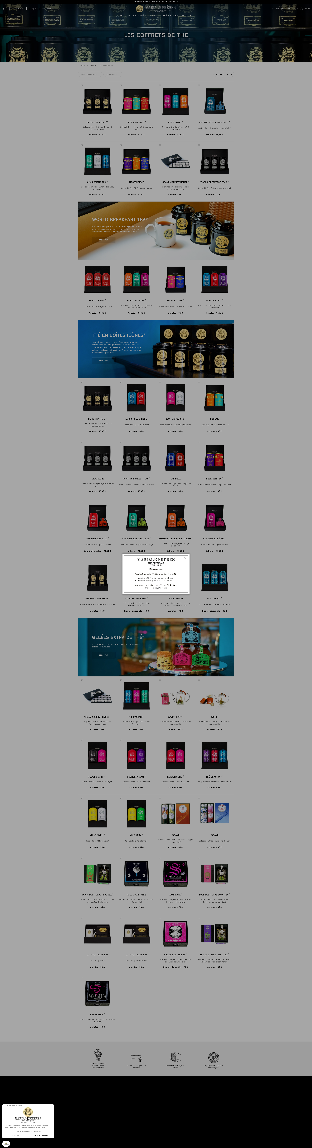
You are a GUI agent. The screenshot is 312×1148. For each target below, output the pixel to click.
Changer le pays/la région (156, 588)
